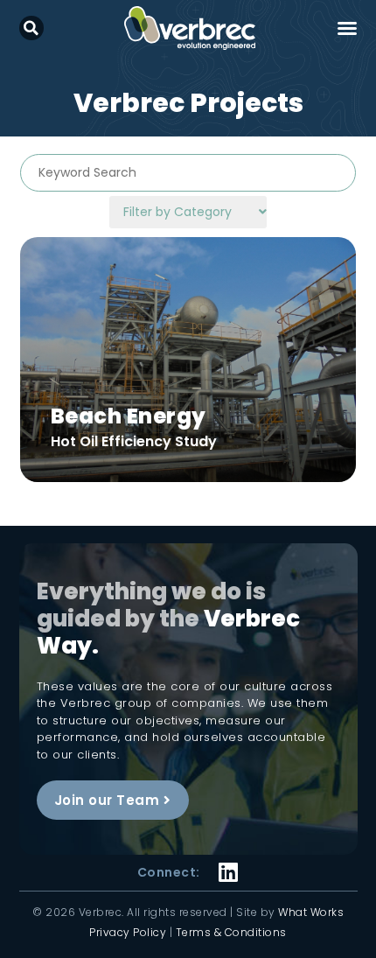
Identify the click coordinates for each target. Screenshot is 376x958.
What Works (311, 912)
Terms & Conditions (231, 932)
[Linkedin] (229, 861)
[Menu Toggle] (347, 27)
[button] (31, 28)
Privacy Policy (127, 932)
